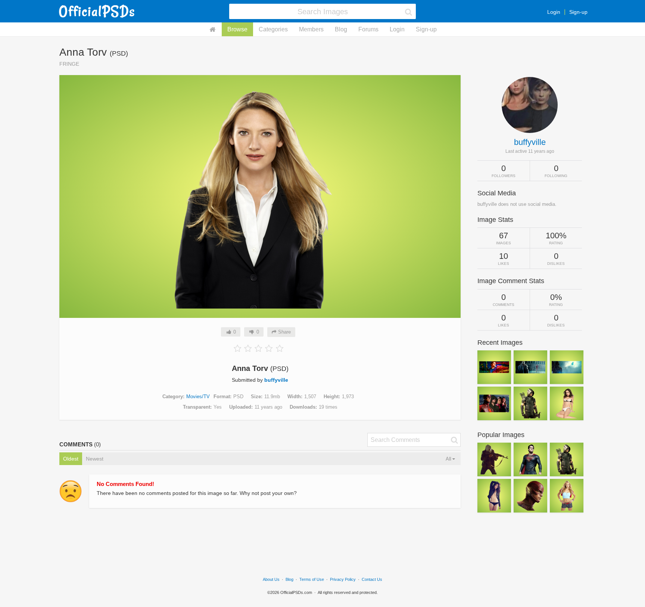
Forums (368, 29)
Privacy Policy (343, 579)
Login (553, 12)
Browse (237, 29)
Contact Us (372, 579)
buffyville (276, 380)
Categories (273, 29)
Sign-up (578, 12)
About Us (271, 579)
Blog (341, 29)
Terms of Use (311, 579)
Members (311, 29)
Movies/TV (198, 396)
